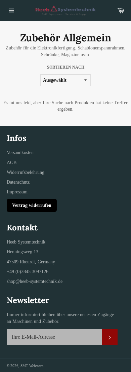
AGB (11, 162)
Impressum (17, 191)
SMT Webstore (31, 366)
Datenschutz (18, 182)
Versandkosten (20, 152)
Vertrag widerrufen (31, 205)
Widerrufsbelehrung (25, 172)
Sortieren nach (65, 67)
